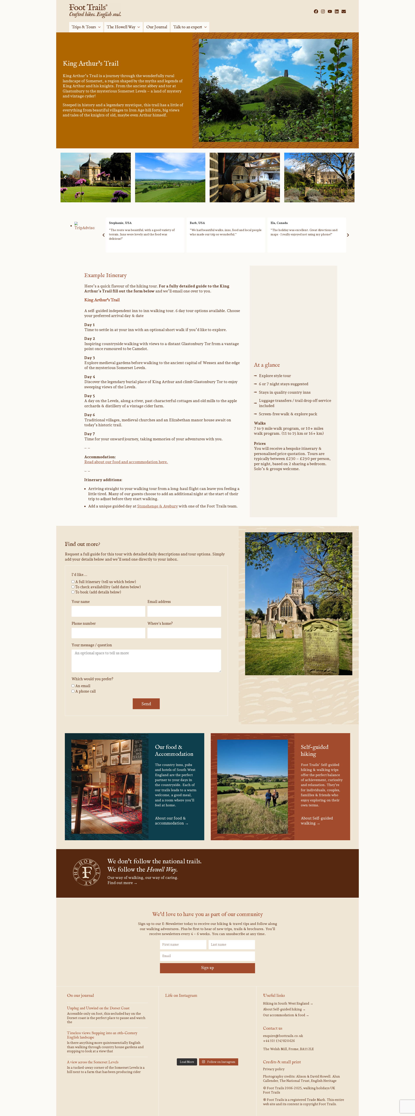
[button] (98, 27)
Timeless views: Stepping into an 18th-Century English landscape (102, 1035)
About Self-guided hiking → (284, 1009)
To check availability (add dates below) (108, 587)
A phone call (85, 691)
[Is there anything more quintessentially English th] (236, 1012)
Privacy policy (274, 1069)
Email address (159, 601)
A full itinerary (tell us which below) (105, 582)
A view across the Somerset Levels (92, 1062)
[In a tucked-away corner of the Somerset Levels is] (178, 1029)
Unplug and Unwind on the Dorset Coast (98, 1008)
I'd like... (79, 574)
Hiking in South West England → (288, 1003)
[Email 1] (344, 11)
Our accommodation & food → (286, 1015)
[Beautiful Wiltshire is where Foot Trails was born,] (178, 1047)
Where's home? (160, 623)
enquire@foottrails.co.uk (283, 1036)
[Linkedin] (337, 11)
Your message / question (92, 645)
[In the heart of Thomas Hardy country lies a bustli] (207, 1012)
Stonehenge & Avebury (157, 506)
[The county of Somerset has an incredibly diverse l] (236, 1047)
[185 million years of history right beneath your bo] (207, 1047)
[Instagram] (323, 11)
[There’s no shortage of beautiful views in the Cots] (207, 1029)
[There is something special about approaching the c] (236, 1029)
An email (82, 686)
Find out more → (122, 882)
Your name (81, 601)
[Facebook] (316, 11)
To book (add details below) (98, 592)
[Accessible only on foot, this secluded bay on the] (178, 1012)
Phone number (84, 623)
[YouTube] (330, 11)
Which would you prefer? (92, 679)
